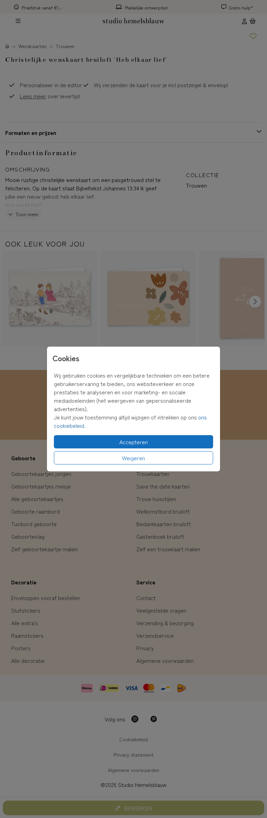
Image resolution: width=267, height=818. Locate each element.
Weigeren (133, 458)
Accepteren (133, 442)
